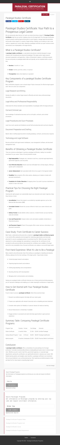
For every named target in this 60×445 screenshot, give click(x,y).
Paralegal (52, 365)
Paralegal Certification (30, 6)
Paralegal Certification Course (13, 427)
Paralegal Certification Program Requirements (17, 430)
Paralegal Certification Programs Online (16, 419)
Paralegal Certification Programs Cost (15, 423)
